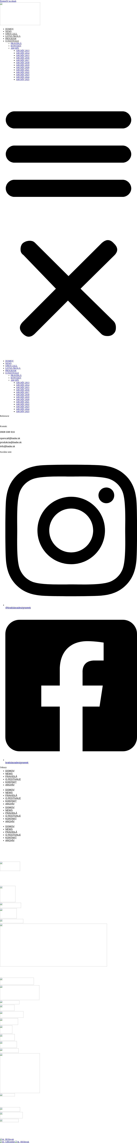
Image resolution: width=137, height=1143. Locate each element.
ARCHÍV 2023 (22, 75)
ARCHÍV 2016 (22, 58)
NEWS (8, 31)
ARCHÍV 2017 (22, 60)
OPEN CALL (11, 34)
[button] (68, 220)
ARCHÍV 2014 (22, 53)
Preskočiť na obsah (8, 1)
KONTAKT (16, 46)
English (11, 1142)
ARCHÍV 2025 (22, 79)
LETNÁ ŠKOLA (12, 36)
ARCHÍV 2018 (22, 62)
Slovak (11, 1139)
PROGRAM (10, 38)
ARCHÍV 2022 (22, 72)
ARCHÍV (15, 48)
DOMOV (9, 29)
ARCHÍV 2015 (22, 55)
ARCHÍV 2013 (22, 50)
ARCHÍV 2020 (22, 67)
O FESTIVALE (12, 41)
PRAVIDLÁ (16, 43)
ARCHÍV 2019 (22, 65)
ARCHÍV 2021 (22, 70)
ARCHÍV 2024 (22, 77)
